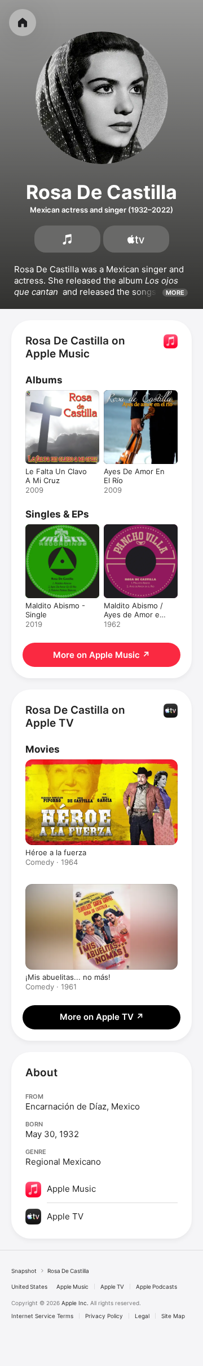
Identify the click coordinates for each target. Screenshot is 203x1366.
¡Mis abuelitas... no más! (68, 977)
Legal (142, 1316)
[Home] (22, 22)
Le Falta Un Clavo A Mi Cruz (56, 476)
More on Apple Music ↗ (101, 654)
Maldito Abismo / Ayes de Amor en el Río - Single (134, 614)
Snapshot (24, 1270)
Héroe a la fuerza (55, 852)
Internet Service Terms (42, 1316)
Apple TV (112, 1286)
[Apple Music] (67, 239)
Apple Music (72, 1286)
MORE (175, 293)
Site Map (173, 1316)
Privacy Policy (104, 1316)
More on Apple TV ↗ (102, 1016)
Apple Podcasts (156, 1286)
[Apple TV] (136, 239)
